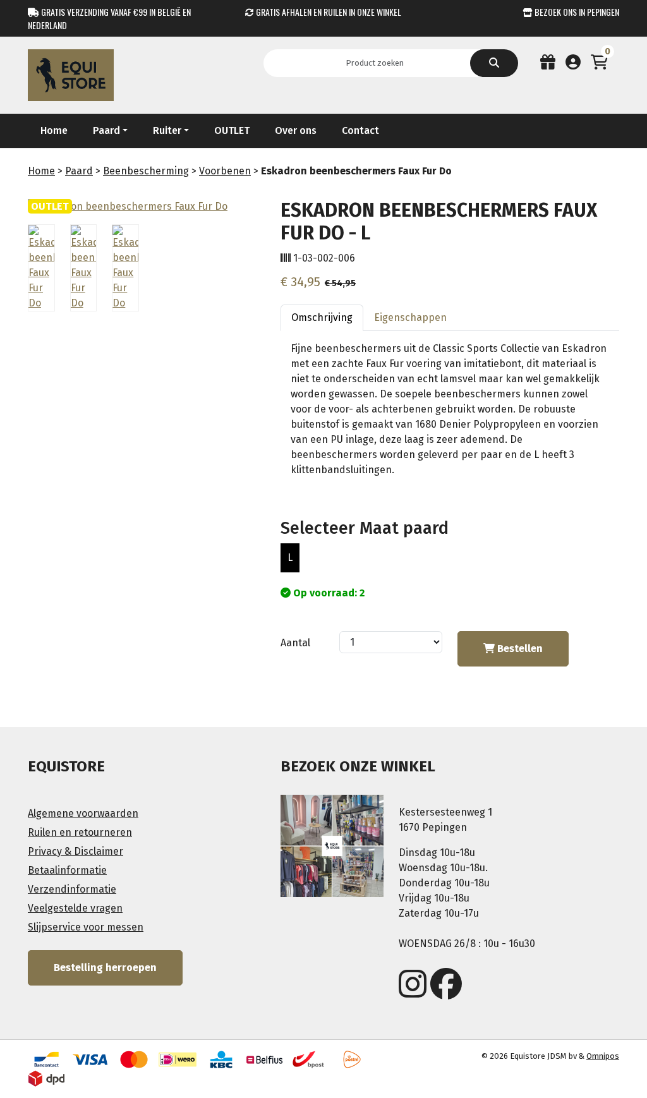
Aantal (295, 643)
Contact (360, 130)
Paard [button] (106, 130)
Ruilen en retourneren (80, 832)
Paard (79, 171)
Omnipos (602, 1056)
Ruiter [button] (167, 130)
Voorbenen (225, 171)
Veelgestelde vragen (75, 908)
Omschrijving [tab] (322, 317)
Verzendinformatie (72, 889)
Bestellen (519, 649)
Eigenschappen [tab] (410, 317)
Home (54, 130)
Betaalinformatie (67, 870)
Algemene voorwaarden (83, 813)
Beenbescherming (146, 171)
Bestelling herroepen (105, 968)
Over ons (296, 130)
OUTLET (232, 130)
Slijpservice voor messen (85, 927)
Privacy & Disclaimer (75, 851)
